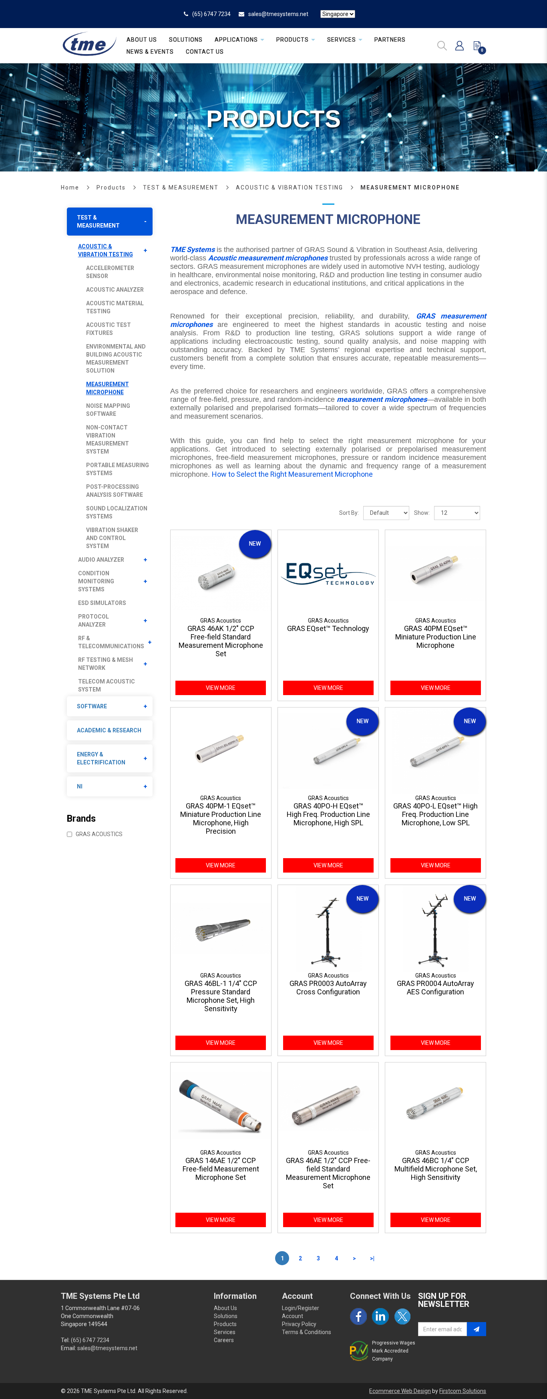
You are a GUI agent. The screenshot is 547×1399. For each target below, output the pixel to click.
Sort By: (349, 513)
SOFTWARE (92, 706)
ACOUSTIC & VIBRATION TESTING (289, 187)
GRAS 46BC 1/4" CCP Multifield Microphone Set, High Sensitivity (435, 1168)
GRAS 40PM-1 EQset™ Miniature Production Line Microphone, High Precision (220, 818)
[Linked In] (380, 1316)
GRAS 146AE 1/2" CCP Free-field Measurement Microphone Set (221, 1168)
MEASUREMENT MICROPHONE (410, 187)
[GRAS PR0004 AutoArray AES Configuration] (435, 927)
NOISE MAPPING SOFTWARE (108, 410)
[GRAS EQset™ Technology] (328, 573)
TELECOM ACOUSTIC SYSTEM (106, 685)
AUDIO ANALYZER (101, 559)
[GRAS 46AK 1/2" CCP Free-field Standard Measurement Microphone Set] (221, 573)
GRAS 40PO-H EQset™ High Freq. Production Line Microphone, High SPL (328, 814)
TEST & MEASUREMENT (181, 187)
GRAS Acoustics (98, 834)
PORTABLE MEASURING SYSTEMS (117, 469)
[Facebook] (358, 1316)
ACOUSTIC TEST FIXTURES (108, 329)
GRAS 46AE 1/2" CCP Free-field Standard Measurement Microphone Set (328, 1173)
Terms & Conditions (306, 1332)
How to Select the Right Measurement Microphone (292, 474)
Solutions (225, 1316)
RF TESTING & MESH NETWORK (105, 664)
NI (79, 786)
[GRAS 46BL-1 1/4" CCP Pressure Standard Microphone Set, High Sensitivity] (221, 927)
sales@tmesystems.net (278, 14)
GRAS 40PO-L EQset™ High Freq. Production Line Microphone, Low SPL (435, 814)
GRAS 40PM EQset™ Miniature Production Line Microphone (435, 636)
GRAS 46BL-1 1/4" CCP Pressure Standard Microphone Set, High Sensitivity (221, 996)
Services (224, 1332)
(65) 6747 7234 (211, 14)
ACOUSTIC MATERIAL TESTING (115, 307)
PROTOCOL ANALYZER (93, 620)
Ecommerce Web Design (400, 1391)
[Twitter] (402, 1316)
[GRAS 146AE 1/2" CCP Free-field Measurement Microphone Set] (221, 1105)
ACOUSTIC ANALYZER (115, 289)
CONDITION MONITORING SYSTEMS (96, 581)
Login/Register (300, 1308)
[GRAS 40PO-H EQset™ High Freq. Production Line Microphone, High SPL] (328, 750)
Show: (422, 513)
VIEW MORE (220, 688)
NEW (255, 543)
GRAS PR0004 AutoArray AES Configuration (435, 987)
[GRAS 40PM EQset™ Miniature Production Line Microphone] (435, 573)
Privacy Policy (299, 1324)
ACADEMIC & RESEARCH (109, 730)
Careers (224, 1340)
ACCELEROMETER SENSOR (110, 272)
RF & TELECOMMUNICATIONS (111, 642)
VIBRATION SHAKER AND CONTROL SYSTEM (112, 538)
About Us (225, 1308)
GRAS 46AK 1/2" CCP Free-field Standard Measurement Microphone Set (221, 641)
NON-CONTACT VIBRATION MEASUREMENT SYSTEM (107, 439)
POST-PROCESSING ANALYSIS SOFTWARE (114, 491)
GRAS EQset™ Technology (328, 628)
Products (111, 187)
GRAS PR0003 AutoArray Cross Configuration (328, 987)
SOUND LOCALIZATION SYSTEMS (116, 512)
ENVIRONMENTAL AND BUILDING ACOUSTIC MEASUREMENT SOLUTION (116, 358)
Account (292, 1316)
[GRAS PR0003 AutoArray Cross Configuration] (328, 927)
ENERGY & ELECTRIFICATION (101, 758)
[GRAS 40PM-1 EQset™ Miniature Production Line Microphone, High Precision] (221, 750)
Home (70, 187)
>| (372, 1258)
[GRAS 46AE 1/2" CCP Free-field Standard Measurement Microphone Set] (328, 1105)
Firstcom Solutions (462, 1391)
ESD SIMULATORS (102, 603)
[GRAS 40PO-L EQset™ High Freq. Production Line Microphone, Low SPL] (435, 750)
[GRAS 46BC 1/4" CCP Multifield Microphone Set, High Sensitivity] (435, 1105)
